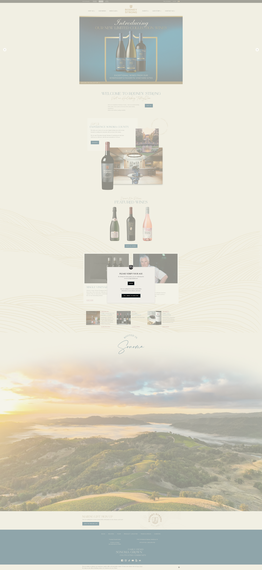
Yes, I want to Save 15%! (131, 295)
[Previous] (5, 50)
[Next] (257, 50)
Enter (131, 283)
